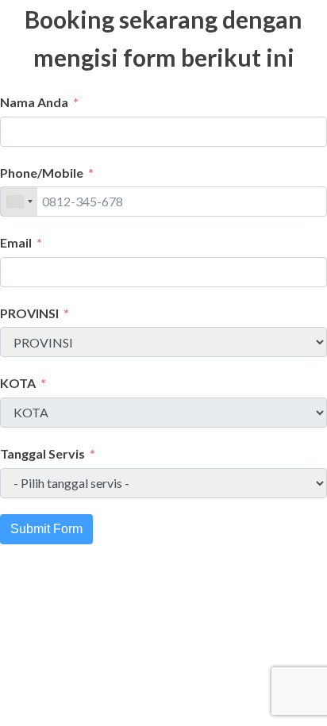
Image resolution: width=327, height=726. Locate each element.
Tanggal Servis (42, 453)
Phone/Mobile (41, 172)
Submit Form (46, 529)
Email (16, 242)
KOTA (18, 382)
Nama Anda (34, 101)
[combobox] (19, 201)
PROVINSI (29, 313)
